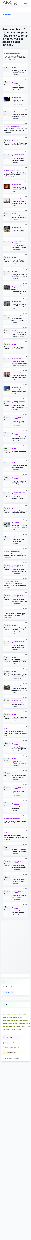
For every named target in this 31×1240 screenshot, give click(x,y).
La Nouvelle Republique (19, 632)
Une (15, 67)
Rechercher (7, 15)
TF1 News (15, 351)
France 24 (15, 147)
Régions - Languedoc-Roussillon (19, 155)
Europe (15, 140)
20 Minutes (16, 74)
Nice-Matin (8, 177)
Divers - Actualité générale (13, 53)
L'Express (7, 839)
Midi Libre (15, 162)
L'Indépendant (16, 90)
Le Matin (15, 322)
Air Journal (7, 587)
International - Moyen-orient (19, 493)
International (17, 97)
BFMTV (14, 104)
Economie (16, 522)
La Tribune (15, 219)
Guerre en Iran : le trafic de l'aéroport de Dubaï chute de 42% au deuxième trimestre (15, 585)
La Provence (16, 365)
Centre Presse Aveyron (18, 294)
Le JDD (6, 735)
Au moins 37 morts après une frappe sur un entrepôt (18, 320)
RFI (14, 500)
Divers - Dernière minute (12, 170)
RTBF (14, 191)
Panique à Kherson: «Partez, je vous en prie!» (18, 704)
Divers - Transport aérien (12, 581)
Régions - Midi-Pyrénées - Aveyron (20, 286)
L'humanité (8, 60)
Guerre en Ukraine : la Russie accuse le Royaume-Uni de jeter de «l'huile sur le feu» (15, 733)
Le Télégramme (17, 678)
